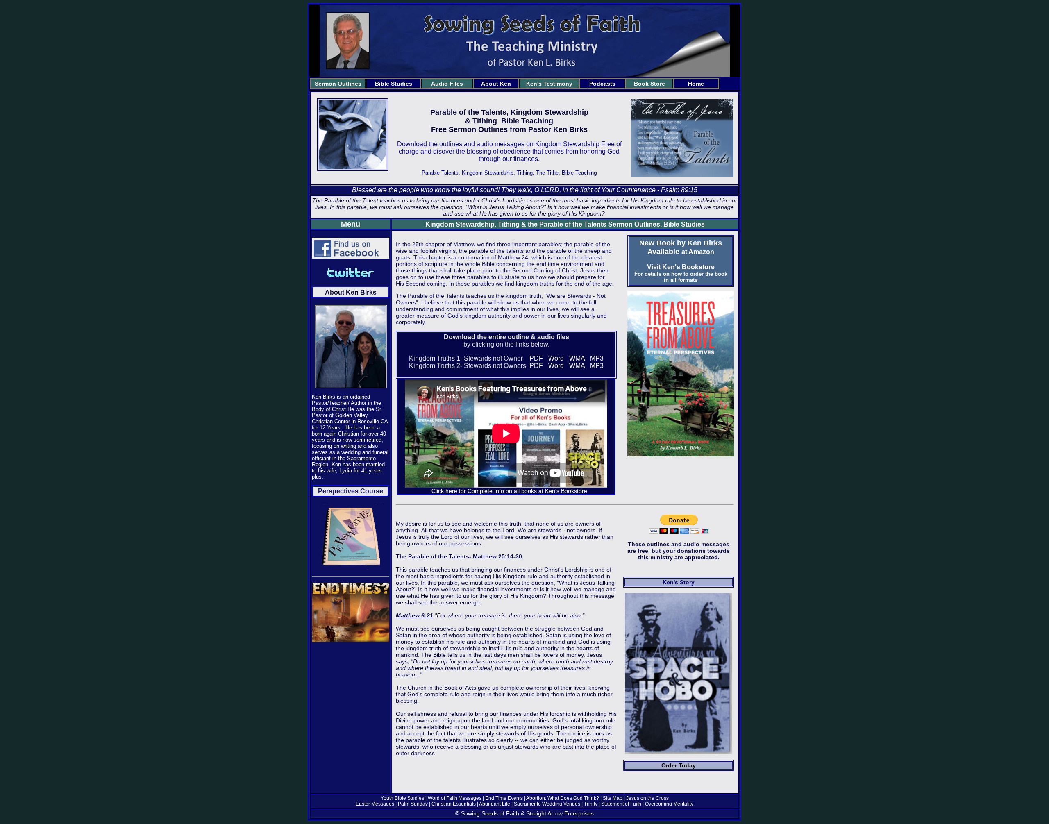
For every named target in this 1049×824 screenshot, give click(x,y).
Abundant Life (494, 804)
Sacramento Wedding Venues (547, 804)
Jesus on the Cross (647, 798)
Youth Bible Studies (402, 798)
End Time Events (504, 798)
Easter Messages (375, 804)
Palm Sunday (413, 804)
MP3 (597, 358)
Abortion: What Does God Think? (562, 798)
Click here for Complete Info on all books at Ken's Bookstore (509, 491)
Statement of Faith (621, 804)
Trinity (591, 804)
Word (556, 358)
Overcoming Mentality (669, 804)
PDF (536, 358)
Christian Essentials (453, 804)
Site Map (612, 798)
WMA (577, 358)
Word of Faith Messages (454, 798)
